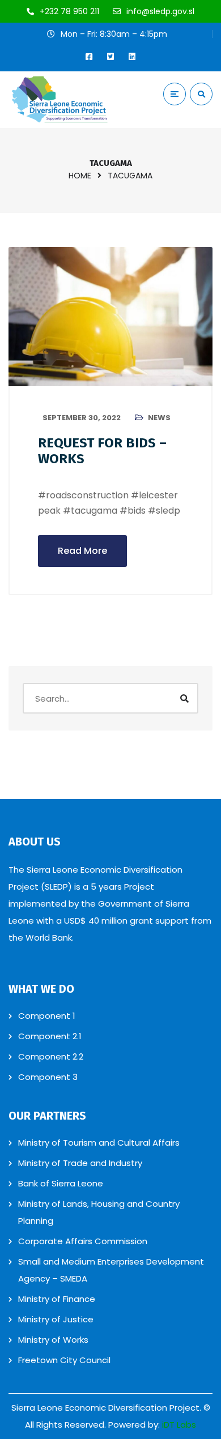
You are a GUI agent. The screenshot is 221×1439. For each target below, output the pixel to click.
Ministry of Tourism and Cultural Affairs (99, 1142)
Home (80, 175)
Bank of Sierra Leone (60, 1183)
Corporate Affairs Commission (82, 1241)
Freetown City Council (64, 1360)
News (159, 417)
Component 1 (46, 1016)
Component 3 (48, 1077)
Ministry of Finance (56, 1299)
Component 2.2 (50, 1056)
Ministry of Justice (56, 1319)
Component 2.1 (50, 1036)
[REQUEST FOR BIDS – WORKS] (110, 316)
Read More (82, 550)
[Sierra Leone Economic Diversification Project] (59, 99)
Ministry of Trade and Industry (80, 1163)
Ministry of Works (53, 1340)
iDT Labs (179, 1425)
